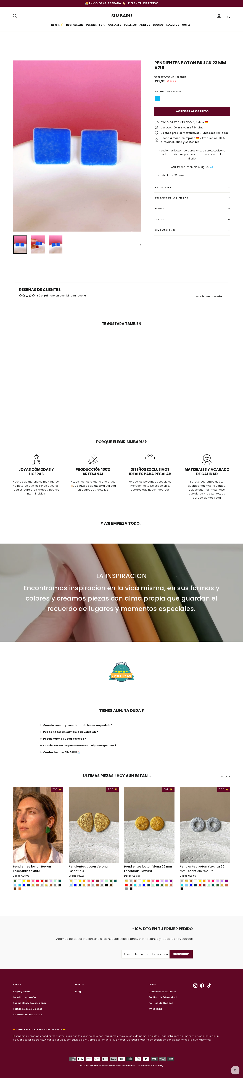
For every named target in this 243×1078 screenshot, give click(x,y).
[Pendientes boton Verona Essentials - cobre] (97, 884)
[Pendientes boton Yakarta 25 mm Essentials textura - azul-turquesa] (182, 884)
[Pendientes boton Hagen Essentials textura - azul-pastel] (15, 884)
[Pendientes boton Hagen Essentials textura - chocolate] (15, 888)
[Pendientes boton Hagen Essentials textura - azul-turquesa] (19, 884)
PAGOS (159, 208)
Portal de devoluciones (27, 1009)
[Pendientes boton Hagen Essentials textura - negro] (59, 884)
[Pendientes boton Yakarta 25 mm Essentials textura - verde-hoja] (217, 884)
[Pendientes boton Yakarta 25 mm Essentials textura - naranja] (204, 881)
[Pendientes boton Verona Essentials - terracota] (88, 884)
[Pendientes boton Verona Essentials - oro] (70, 881)
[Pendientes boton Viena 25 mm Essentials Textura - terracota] (170, 884)
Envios (159, 219)
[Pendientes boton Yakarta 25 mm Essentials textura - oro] (186, 881)
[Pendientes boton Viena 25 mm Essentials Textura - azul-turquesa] (135, 884)
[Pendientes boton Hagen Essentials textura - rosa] (33, 881)
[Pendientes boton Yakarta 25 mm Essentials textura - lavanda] (222, 881)
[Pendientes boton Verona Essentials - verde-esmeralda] (115, 881)
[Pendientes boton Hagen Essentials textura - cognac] (19, 888)
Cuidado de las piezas (171, 197)
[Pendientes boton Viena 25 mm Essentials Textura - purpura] (170, 881)
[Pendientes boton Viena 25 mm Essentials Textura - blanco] (139, 881)
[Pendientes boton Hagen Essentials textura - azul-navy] (28, 884)
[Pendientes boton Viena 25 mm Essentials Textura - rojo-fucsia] (157, 881)
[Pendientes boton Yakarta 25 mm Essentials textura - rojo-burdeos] (204, 884)
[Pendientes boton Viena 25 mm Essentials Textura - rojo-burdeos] (130, 884)
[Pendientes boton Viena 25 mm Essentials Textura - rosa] (153, 881)
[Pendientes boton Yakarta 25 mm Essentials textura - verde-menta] (208, 884)
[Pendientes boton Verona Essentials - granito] (102, 884)
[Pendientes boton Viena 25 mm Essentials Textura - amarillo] (144, 881)
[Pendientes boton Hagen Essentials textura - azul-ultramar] (24, 884)
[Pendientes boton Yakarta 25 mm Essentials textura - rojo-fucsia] (213, 881)
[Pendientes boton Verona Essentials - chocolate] (110, 884)
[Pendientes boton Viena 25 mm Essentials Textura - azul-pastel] (139, 884)
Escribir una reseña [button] (209, 296)
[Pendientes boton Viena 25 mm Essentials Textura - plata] (130, 881)
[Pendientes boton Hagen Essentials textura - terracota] (37, 884)
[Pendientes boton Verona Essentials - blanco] (75, 881)
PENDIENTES (94, 25)
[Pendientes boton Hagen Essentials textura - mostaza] (33, 884)
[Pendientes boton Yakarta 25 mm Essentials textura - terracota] (226, 884)
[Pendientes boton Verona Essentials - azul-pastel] (70, 884)
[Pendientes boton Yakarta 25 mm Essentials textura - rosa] (208, 881)
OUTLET (187, 25)
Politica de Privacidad (163, 997)
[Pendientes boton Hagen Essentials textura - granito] (55, 884)
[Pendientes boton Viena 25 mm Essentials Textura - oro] (126, 881)
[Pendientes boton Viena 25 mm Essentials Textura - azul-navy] (148, 884)
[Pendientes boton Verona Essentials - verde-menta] (106, 881)
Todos (225, 776)
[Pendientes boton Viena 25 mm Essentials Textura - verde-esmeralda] (157, 884)
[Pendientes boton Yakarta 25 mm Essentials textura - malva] (217, 881)
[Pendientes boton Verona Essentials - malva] (102, 881)
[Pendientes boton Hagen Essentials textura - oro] (46, 884)
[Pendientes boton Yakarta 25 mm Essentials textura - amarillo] (199, 881)
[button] (162, 77)
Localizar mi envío (24, 997)
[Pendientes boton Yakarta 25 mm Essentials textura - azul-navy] (195, 884)
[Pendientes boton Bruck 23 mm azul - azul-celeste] (15, 412)
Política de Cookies (161, 1003)
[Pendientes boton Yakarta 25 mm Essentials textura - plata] (182, 881)
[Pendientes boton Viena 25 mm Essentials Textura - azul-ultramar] (144, 884)
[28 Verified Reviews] (121, 688)
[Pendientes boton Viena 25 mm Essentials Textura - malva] (161, 881)
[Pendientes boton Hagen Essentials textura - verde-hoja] (15, 881)
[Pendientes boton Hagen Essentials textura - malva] (50, 881)
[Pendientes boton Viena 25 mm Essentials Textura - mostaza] (166, 884)
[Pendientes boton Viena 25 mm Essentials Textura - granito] (126, 888)
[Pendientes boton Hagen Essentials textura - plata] (41, 884)
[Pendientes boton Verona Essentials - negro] (106, 884)
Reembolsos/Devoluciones (29, 1003)
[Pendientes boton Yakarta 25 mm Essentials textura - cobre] (190, 881)
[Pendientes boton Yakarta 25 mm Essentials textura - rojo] (199, 884)
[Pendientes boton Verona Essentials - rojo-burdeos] (97, 881)
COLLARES (114, 25)
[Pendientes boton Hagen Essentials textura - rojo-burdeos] (46, 881)
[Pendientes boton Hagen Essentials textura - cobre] (50, 884)
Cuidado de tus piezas (27, 1014)
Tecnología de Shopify (150, 1065)
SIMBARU (121, 16)
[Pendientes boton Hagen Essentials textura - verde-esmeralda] (59, 881)
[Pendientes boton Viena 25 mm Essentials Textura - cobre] (135, 881)
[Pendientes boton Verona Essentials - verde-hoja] (110, 881)
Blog (78, 991)
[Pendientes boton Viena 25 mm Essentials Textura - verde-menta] (153, 884)
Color (167, 91)
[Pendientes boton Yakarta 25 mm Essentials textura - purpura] (226, 881)
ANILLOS (144, 25)
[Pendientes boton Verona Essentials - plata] (93, 884)
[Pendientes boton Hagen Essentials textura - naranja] (28, 881)
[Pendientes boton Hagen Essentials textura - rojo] (41, 881)
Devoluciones (165, 230)
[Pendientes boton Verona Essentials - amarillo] (79, 881)
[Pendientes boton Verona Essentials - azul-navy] (79, 884)
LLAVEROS (172, 25)
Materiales (162, 187)
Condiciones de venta (162, 991)
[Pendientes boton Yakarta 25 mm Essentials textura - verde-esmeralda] (213, 884)
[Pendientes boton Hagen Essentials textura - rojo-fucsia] (37, 881)
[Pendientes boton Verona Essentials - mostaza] (84, 884)
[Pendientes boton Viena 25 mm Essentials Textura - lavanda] (166, 881)
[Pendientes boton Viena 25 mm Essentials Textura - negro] (130, 888)
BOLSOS (158, 25)
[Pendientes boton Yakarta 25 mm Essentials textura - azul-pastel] (186, 884)
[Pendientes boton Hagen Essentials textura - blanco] (19, 881)
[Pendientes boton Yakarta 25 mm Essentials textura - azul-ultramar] (190, 884)
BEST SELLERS (74, 25)
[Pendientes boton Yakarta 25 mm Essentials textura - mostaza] (222, 884)
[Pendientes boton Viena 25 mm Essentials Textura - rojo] (126, 884)
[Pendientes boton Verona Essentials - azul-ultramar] (75, 884)
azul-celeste (157, 98)
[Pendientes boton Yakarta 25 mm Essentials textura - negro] (182, 888)
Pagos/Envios (21, 991)
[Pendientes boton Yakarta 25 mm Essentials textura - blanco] (195, 881)
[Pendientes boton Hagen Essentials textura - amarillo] (24, 881)
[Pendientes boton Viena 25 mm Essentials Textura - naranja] (148, 881)
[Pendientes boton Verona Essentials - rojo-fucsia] (93, 881)
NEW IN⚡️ (57, 25)
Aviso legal (156, 1009)
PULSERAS (130, 25)
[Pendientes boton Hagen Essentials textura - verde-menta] (55, 881)
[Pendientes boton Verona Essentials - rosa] (88, 881)
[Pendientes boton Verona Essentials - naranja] (84, 881)
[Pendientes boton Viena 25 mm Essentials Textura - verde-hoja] (161, 884)
